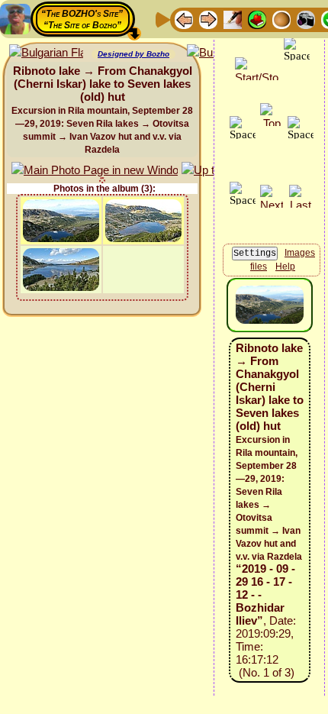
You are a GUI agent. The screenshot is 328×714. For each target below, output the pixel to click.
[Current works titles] (281, 18)
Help (285, 266)
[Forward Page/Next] (208, 18)
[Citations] (257, 18)
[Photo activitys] (306, 18)
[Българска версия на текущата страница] (46, 53)
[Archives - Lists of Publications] (232, 18)
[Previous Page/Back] (184, 18)
